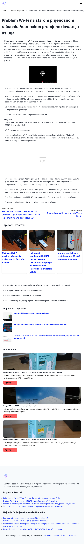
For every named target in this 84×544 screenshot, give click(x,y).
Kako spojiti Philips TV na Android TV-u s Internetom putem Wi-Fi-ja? (31, 498)
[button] (81, 4)
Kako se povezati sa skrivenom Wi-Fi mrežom (22, 295)
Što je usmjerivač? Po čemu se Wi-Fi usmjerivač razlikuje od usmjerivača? (33, 506)
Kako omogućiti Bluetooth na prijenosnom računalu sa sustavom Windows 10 (41, 324)
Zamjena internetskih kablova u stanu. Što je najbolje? (25, 518)
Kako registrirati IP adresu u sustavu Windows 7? (23, 290)
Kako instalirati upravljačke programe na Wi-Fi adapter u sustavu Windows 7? (35, 301)
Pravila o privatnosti (69, 535)
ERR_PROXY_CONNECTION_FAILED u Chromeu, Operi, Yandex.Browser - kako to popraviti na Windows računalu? (21, 214)
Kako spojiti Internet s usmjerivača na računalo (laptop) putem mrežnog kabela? (36, 285)
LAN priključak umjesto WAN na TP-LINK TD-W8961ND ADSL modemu (32, 529)
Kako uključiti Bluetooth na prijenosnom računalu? (31, 313)
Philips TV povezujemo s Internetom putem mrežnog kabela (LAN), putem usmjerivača (39, 504)
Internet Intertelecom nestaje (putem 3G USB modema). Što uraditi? (69, 256)
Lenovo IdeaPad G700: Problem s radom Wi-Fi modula (25, 521)
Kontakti (55, 535)
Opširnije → (9, 383)
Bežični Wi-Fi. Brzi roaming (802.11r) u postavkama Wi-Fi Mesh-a (30, 501)
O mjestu (47, 535)
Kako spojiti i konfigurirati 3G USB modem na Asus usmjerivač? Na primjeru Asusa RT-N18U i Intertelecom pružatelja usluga (41, 262)
